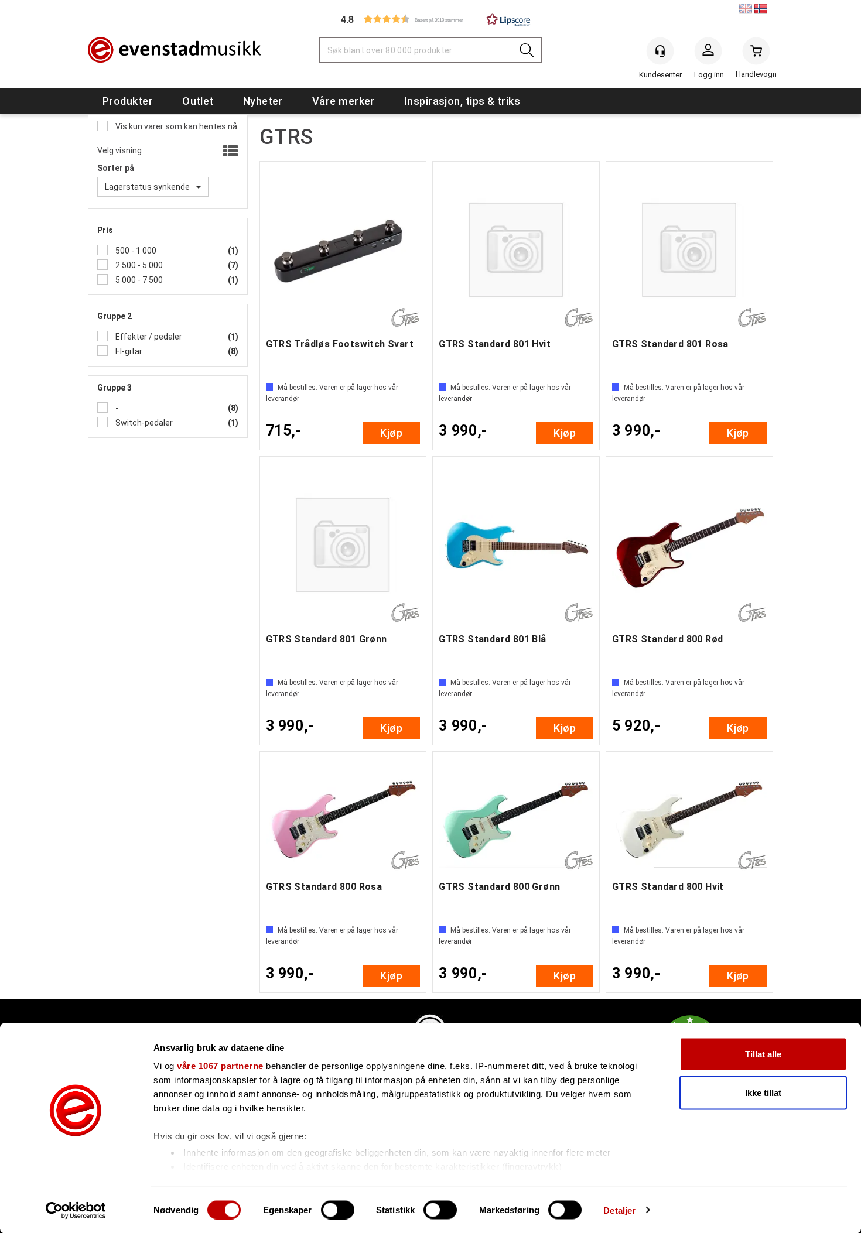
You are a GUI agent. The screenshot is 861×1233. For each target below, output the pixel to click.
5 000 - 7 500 (138, 280)
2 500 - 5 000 (138, 265)
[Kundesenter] (660, 51)
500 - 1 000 (135, 250)
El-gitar (128, 351)
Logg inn (708, 53)
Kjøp (391, 433)
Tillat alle (763, 1054)
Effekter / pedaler (148, 336)
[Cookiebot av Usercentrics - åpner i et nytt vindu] (76, 1210)
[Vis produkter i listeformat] (229, 151)
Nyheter (263, 101)
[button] (430, 19)
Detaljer (619, 1210)
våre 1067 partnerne (220, 1066)
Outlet (198, 101)
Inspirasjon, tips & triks (462, 101)
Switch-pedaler (143, 422)
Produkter (127, 101)
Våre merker (343, 101)
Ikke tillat (763, 1092)
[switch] (337, 1209)
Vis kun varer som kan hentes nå (175, 126)
